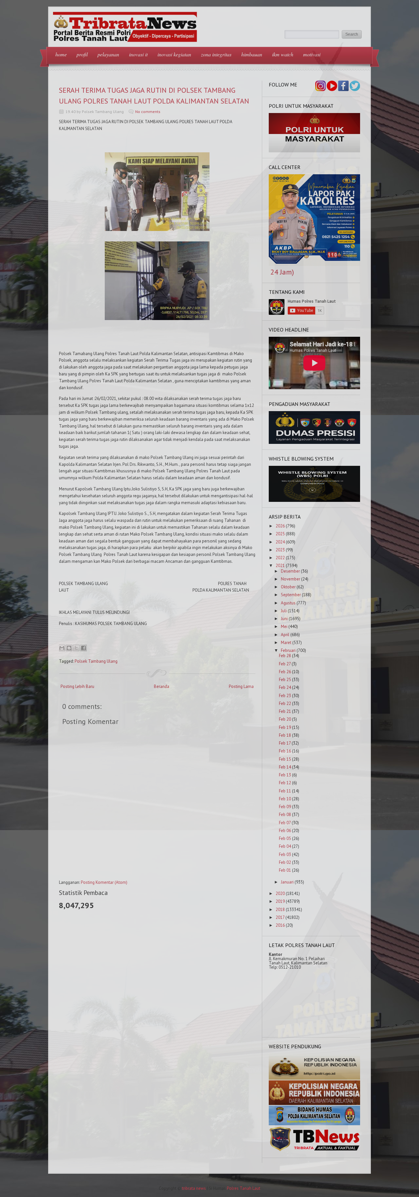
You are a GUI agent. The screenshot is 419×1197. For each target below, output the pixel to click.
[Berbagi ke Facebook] (83, 648)
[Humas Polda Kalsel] (314, 1124)
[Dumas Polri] (314, 151)
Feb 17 (285, 743)
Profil (82, 54)
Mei (284, 626)
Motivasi (311, 54)
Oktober (288, 587)
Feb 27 (285, 664)
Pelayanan (108, 54)
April (285, 634)
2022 (280, 557)
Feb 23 (285, 695)
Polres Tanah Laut (243, 1188)
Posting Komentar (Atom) (104, 882)
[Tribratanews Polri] (314, 1150)
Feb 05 (285, 838)
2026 (280, 526)
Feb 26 (285, 671)
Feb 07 (285, 823)
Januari (287, 882)
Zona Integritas (216, 54)
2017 (280, 917)
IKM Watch (282, 54)
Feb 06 (285, 830)
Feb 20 (285, 719)
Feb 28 (285, 655)
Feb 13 (285, 775)
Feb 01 (285, 870)
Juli (284, 611)
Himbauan (251, 54)
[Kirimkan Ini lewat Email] (62, 648)
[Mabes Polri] (314, 1078)
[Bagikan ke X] (76, 648)
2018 (280, 909)
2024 (280, 542)
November (290, 579)
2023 (280, 550)
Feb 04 (285, 846)
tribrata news (194, 1188)
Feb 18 (285, 735)
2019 (280, 901)
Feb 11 (285, 791)
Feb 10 (285, 799)
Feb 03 (285, 854)
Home (61, 54)
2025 (280, 534)
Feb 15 (285, 759)
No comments (147, 111)
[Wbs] (314, 500)
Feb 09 (285, 806)
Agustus (288, 603)
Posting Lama (241, 686)
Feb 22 (285, 703)
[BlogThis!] (69, 648)
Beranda (161, 686)
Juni (284, 618)
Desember (290, 571)
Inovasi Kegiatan (174, 54)
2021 (280, 565)
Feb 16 (285, 751)
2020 (280, 893)
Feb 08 (285, 814)
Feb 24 (285, 687)
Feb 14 (285, 767)
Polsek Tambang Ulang (96, 661)
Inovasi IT (138, 54)
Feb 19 (285, 727)
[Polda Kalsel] (314, 1103)
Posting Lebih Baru (77, 686)
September (291, 595)
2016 (280, 925)
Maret (286, 642)
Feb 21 (285, 711)
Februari (288, 650)
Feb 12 (285, 783)
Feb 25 (285, 679)
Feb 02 (285, 862)
